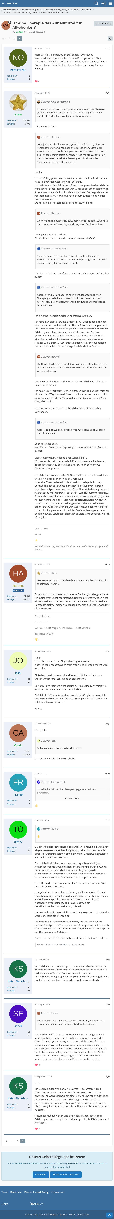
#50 (107, 1076)
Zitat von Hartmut (50, 137)
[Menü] (110, 3)
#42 (107, 93)
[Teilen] (110, 38)
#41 (107, 48)
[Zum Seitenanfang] (109, 1215)
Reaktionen (12, 75)
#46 (107, 773)
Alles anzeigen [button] (72, 798)
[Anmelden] (103, 3)
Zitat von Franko (50, 828)
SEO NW (84, 1214)
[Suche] (96, 3)
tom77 (65, 944)
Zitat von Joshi (48, 740)
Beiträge (10, 79)
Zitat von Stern (49, 573)
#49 (107, 1004)
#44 (107, 651)
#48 (107, 959)
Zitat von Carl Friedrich (53, 781)
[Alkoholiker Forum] (10, 3)
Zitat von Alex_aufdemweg (55, 101)
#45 (107, 723)
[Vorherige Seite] (3, 38)
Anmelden (40, 1174)
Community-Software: (46, 1214)
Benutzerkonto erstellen (66, 1174)
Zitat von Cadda (49, 1013)
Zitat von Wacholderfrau (54, 248)
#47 (107, 820)
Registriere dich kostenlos (78, 1163)
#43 (107, 564)
